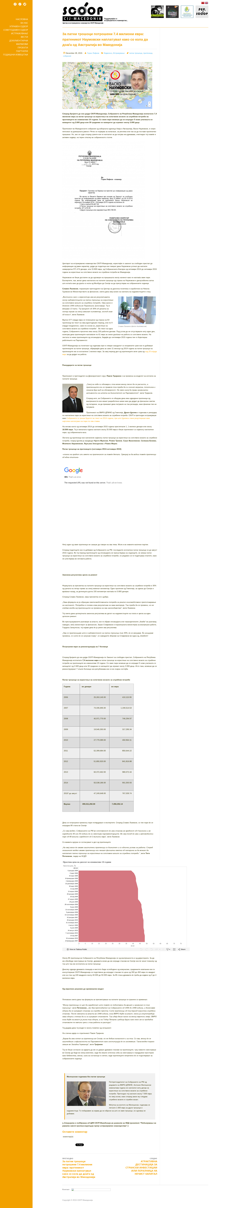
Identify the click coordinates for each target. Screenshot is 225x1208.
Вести (24, 36)
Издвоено (108, 53)
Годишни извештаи (15, 54)
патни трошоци (135, 53)
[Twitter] (24, 4)
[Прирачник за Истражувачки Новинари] (172, 12)
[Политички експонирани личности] (202, 12)
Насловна (22, 19)
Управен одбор (19, 26)
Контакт (66, 1189)
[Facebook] (15, 4)
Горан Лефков (93, 53)
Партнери (22, 51)
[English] (206, 2)
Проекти (23, 47)
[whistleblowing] (187, 12)
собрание (67, 56)
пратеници (147, 53)
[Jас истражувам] (157, 12)
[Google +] (19, 4)
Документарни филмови (18, 42)
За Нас (24, 22)
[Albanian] (202, 2)
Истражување (19, 33)
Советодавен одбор (15, 29)
